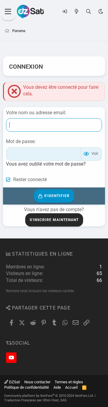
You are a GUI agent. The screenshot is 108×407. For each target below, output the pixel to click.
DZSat (14, 382)
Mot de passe (20, 141)
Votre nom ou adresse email (35, 112)
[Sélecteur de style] (100, 11)
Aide (57, 387)
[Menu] (8, 11)
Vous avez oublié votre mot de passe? (46, 164)
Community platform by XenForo (49, 396)
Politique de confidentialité (26, 387)
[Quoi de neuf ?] (76, 11)
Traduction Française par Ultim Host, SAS (35, 400)
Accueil (71, 387)
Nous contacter (37, 382)
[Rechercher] (88, 11)
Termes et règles (69, 382)
